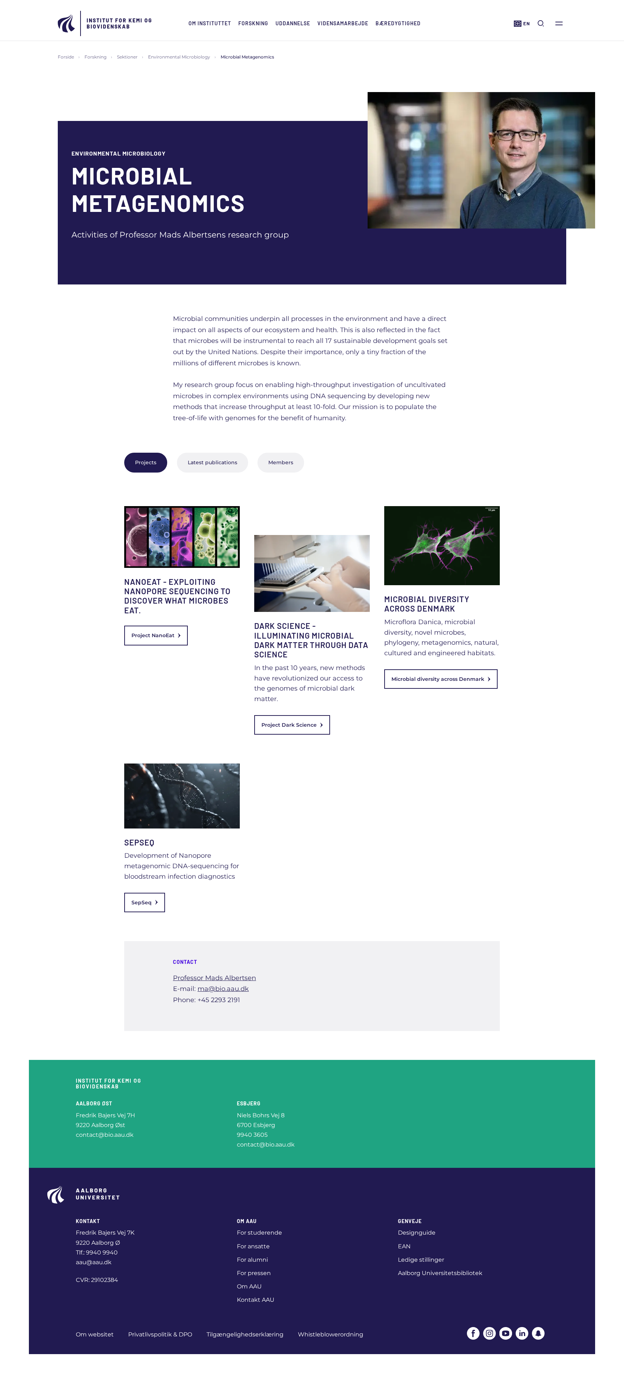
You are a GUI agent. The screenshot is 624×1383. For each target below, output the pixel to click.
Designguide (417, 1232)
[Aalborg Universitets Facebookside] (473, 1333)
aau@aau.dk (94, 1262)
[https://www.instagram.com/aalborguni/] (489, 1333)
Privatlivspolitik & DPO (160, 1334)
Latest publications (212, 462)
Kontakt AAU (255, 1299)
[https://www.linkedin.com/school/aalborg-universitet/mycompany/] (522, 1333)
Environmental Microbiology (179, 57)
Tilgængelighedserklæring (245, 1334)
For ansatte (253, 1246)
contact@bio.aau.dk (105, 1134)
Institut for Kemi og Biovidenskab (119, 23)
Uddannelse (293, 23)
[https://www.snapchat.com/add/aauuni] (538, 1333)
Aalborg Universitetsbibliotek (440, 1273)
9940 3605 (252, 1134)
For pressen (254, 1273)
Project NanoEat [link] (152, 635)
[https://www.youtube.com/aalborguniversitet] (505, 1333)
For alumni (252, 1259)
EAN (404, 1246)
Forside (66, 57)
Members (280, 462)
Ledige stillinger (421, 1259)
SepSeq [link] (141, 902)
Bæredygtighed (398, 23)
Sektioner (127, 57)
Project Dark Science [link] (289, 725)
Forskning (253, 23)
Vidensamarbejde (342, 23)
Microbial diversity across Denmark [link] (437, 679)
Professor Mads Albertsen (214, 978)
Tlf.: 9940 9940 (97, 1252)
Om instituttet (209, 23)
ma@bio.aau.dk (223, 989)
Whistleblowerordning (330, 1334)
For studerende (259, 1232)
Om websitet (95, 1334)
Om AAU (249, 1286)
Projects (145, 462)
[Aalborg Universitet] (67, 23)
